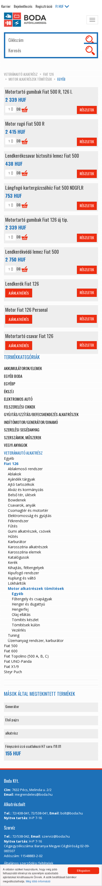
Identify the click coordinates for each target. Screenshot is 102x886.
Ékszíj (9, 391)
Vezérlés (19, 630)
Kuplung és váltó (22, 578)
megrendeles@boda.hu (34, 794)
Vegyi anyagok (15, 445)
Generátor (12, 706)
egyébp (9, 383)
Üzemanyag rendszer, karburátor (36, 640)
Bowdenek (17, 500)
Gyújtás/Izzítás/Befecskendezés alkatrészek (41, 414)
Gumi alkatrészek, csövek (29, 531)
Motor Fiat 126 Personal (26, 309)
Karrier (6, 6)
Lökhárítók (17, 583)
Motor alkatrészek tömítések (30, 79)
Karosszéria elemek (24, 552)
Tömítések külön (26, 624)
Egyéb (61, 79)
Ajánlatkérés (19, 293)
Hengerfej (20, 609)
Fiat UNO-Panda (18, 661)
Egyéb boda (13, 376)
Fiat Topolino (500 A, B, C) (26, 656)
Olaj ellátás (21, 614)
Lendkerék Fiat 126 (22, 283)
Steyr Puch (13, 671)
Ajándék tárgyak (21, 479)
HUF (59, 6)
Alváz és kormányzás (25, 489)
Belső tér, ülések (22, 494)
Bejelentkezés (23, 6)
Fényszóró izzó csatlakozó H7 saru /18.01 (33, 746)
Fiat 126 (48, 74)
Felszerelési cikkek (19, 407)
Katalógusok (18, 557)
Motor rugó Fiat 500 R (24, 123)
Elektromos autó (18, 399)
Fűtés (13, 526)
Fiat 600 (11, 650)
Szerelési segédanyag (21, 429)
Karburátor (17, 541)
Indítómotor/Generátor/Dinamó (31, 422)
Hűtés (13, 536)
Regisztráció (44, 6)
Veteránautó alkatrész (21, 74)
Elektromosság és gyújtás (30, 515)
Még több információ (38, 881)
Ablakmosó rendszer (25, 468)
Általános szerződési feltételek (28, 863)
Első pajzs (12, 719)
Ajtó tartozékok (21, 484)
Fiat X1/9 (11, 666)
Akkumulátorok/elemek (23, 368)
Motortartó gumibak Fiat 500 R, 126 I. (38, 91)
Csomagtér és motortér (28, 510)
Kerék (13, 562)
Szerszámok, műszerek (22, 437)
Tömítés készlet (25, 619)
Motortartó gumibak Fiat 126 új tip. (36, 219)
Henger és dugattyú (28, 604)
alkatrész (11, 733)
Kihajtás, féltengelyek (26, 567)
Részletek (87, 109)
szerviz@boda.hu (56, 836)
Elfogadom (83, 870)
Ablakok (14, 473)
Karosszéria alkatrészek (28, 546)
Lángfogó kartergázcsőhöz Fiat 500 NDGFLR (44, 187)
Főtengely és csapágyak (32, 598)
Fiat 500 (11, 645)
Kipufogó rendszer (23, 572)
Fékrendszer (18, 520)
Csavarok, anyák (22, 505)
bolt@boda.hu (71, 813)
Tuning (13, 635)
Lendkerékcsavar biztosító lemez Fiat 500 (42, 155)
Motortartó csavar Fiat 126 (29, 336)
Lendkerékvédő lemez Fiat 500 (32, 251)
